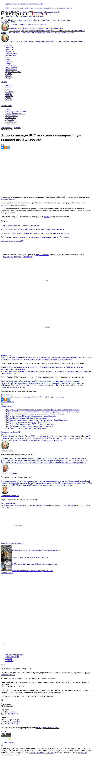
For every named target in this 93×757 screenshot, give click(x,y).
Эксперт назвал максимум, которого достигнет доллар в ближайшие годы (36, 420)
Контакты (9, 661)
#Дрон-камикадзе (57, 397)
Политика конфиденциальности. (41, 753)
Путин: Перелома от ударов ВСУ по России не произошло (30, 424)
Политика (9, 47)
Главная (8, 45)
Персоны (8, 100)
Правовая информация (14, 655)
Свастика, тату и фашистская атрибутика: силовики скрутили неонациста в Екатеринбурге (36, 237)
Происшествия (11, 70)
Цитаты (8, 98)
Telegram (17, 257)
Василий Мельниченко (10, 496)
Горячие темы (6, 106)
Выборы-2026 (10, 118)
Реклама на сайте (12, 657)
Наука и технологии (13, 72)
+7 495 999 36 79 (11, 714)
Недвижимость (11, 68)
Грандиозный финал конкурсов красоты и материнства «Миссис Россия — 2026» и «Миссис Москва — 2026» (47, 505)
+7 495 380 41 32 (11, 724)
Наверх (4, 732)
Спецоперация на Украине (15, 112)
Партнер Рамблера (8, 743)
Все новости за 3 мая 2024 (11, 432)
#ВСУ (47, 397)
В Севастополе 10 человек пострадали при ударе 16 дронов (30, 416)
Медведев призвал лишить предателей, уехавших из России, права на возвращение (37, 20)
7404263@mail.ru (13, 722)
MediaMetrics (27, 257)
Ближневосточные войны (15, 114)
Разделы (4, 82)
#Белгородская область (29, 397)
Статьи (8, 88)
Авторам (8, 659)
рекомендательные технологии (47, 728)
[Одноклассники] (5, 147)
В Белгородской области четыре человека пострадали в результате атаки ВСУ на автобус (42, 412)
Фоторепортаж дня (8, 503)
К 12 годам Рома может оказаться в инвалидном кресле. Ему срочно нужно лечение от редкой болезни (46, 358)
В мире (8, 63)
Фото (7, 90)
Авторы (8, 94)
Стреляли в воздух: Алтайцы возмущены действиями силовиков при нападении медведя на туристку (40, 381)
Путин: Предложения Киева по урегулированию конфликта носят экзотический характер (42, 410)
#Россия (42, 397)
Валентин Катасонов (9, 473)
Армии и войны (11, 53)
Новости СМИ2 (7, 573)
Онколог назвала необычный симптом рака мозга (26, 428)
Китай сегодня (11, 124)
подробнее (82, 753)
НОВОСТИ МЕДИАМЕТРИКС (13, 543)
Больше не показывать (10, 755)
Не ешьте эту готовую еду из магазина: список (30, 557)
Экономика (9, 51)
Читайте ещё (6, 355)
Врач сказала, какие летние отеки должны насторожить (29, 426)
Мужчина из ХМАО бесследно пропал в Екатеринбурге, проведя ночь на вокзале (32, 229)
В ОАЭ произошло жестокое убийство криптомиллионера (34, 564)
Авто (7, 57)
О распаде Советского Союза (12, 436)
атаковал (47, 217)
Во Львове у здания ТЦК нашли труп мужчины (26, 418)
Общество (9, 49)
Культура (8, 74)
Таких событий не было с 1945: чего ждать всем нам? (32, 571)
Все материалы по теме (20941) (13, 241)
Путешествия (10, 55)
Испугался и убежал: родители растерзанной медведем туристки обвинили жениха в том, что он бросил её (42, 383)
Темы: (7, 110)
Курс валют (9, 120)
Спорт (7, 59)
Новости (8, 85)
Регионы (17, 128)
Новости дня (6, 406)
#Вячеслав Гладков (12, 397)
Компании (9, 102)
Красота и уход (11, 122)
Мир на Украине (11, 116)
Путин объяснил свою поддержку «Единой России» (27, 422)
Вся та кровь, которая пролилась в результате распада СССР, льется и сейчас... (41, 31)
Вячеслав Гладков (8, 199)
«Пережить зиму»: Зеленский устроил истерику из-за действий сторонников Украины (38, 8)
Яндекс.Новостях (42, 255)
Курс (3, 22)
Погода (8, 76)
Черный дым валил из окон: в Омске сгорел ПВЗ (24, 4)
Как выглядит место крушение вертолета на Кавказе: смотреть (36, 550)
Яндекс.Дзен (8, 257)
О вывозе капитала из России (12, 458)
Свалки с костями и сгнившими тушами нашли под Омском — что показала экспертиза (39, 32)
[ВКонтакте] (2, 147)
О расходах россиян (8, 481)
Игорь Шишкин (78, 31)
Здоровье (8, 61)
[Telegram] (8, 147)
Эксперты (9, 96)
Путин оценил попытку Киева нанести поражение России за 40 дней (34, 414)
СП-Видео (9, 92)
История (8, 78)
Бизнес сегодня (11, 66)
